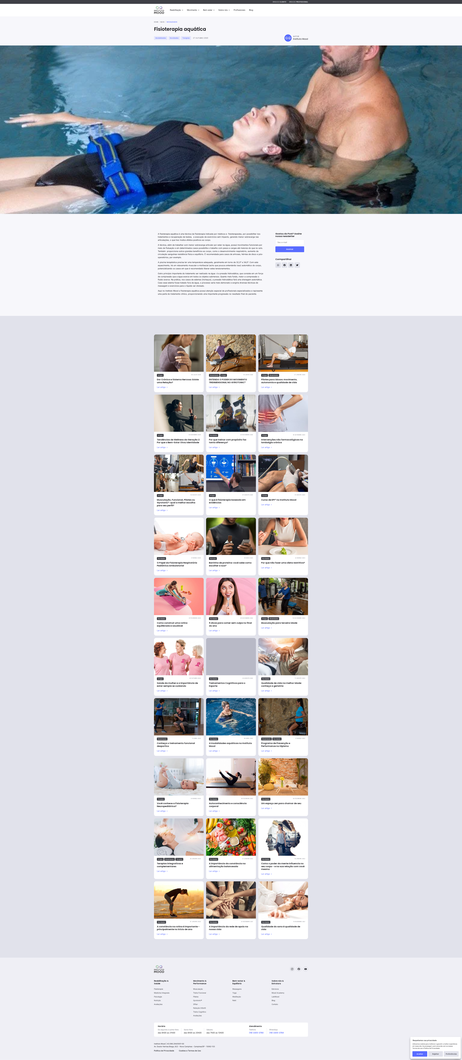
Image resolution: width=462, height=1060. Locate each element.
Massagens (236, 989)
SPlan (195, 1004)
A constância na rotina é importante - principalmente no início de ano (178, 928)
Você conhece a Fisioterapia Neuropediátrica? (173, 805)
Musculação (198, 989)
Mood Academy (278, 993)
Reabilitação (175, 10)
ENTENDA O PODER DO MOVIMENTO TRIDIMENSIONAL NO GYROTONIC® (228, 381)
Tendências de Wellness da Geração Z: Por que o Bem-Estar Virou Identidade (178, 441)
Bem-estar (207, 10)
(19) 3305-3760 (256, 1032)
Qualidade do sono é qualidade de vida (280, 928)
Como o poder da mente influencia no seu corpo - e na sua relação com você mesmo (283, 866)
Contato (275, 1004)
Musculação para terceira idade (279, 622)
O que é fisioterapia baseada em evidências (227, 501)
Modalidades (172, 22)
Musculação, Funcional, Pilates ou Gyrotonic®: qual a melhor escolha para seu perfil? (176, 502)
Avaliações (158, 1004)
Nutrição (213, 558)
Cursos (264, 495)
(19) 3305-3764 (276, 1032)
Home (156, 22)
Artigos (160, 375)
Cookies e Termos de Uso (190, 1051)
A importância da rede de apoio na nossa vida (228, 928)
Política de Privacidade (164, 1051)
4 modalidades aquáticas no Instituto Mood (230, 744)
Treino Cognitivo (199, 1012)
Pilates (195, 997)
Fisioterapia (158, 989)
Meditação (236, 997)
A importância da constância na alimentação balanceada (227, 865)
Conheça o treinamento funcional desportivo (176, 744)
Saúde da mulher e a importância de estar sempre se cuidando (177, 684)
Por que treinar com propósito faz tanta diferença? (227, 441)
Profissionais (239, 10)
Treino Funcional (199, 993)
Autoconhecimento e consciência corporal (228, 805)
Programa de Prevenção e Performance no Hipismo (275, 744)
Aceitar (420, 1054)
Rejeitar (435, 1054)
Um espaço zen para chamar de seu (281, 803)
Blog (251, 10)
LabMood (275, 997)
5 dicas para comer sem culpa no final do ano (230, 624)
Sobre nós (223, 10)
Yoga (234, 993)
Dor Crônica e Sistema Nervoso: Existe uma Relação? (178, 381)
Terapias (186, 38)
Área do (279, 2)
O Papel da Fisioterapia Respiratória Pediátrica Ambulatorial (177, 564)
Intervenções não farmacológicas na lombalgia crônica (282, 441)
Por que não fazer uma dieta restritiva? (283, 562)
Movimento (192, 10)
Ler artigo (161, 387)
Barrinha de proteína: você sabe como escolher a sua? (230, 564)
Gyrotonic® (197, 1000)
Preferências (451, 1054)
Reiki (234, 1000)
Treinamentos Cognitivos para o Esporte (227, 684)
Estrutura (275, 989)
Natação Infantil (199, 1008)
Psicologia (158, 997)
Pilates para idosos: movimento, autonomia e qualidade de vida (279, 381)
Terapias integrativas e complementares (170, 865)
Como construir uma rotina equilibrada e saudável (172, 624)
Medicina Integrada (161, 993)
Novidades (174, 38)
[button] (278, 265)
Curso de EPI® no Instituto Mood (278, 499)
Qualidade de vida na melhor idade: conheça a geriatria (281, 684)
